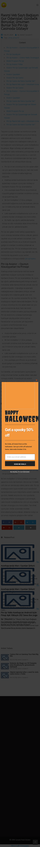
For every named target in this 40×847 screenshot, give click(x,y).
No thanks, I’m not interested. (20, 472)
